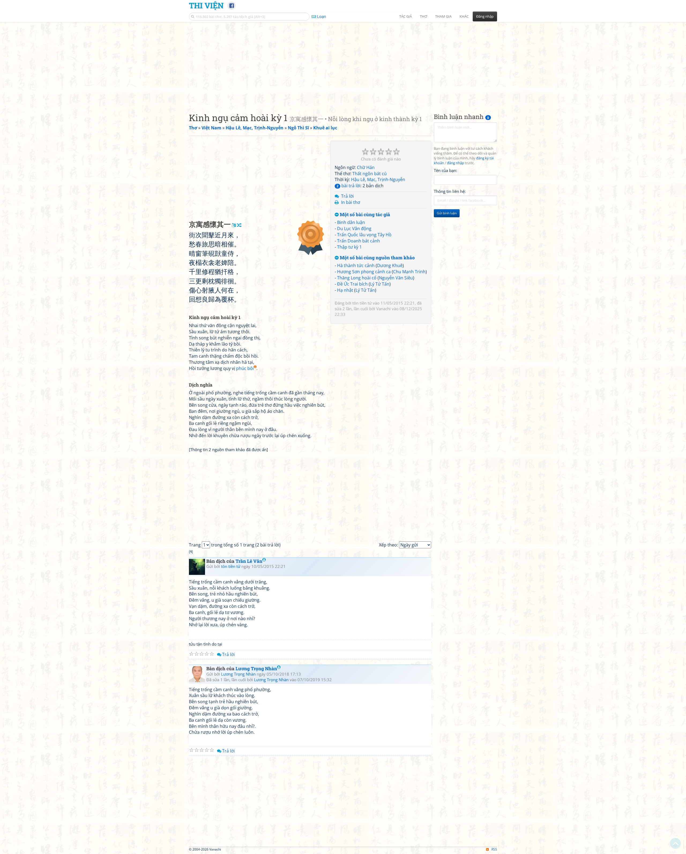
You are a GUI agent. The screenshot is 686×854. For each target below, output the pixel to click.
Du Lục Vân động (354, 228)
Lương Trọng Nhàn (256, 668)
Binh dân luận (351, 222)
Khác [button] (464, 16)
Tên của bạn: (445, 170)
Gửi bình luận (447, 213)
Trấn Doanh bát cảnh (358, 241)
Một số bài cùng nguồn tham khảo (377, 257)
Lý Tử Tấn (379, 284)
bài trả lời (348, 186)
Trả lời (347, 196)
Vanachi (383, 308)
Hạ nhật (345, 290)
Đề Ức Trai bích (352, 284)
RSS (494, 849)
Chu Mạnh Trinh (409, 272)
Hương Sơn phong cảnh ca (364, 272)
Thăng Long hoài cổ (356, 278)
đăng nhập (455, 163)
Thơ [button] (423, 16)
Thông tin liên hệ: (450, 191)
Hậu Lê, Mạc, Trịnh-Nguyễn (378, 179)
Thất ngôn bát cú (369, 174)
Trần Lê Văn (249, 561)
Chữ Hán (366, 167)
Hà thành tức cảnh (356, 265)
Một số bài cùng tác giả (364, 214)
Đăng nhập (485, 16)
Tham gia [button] (443, 16)
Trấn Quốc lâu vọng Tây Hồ (364, 235)
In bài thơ (350, 202)
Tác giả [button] (405, 16)
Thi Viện (206, 5)
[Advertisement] (343, 62)
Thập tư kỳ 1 (349, 247)
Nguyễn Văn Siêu (396, 278)
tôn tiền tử (362, 303)
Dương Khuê (389, 265)
